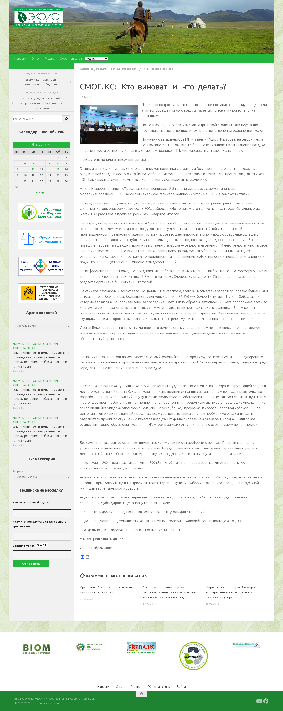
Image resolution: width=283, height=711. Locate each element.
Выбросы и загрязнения (117, 69)
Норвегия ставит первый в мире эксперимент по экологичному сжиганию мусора (230, 592)
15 (58, 169)
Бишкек (86, 69)
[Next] (95, 650)
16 (66, 169)
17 (16, 175)
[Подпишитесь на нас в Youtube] (259, 700)
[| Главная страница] (38, 17)
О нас (35, 58)
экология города (158, 69)
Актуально (20, 344)
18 (25, 175)
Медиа (49, 58)
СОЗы (31, 348)
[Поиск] (66, 118)
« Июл (40, 192)
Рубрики (18, 471)
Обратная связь (71, 58)
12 (33, 169)
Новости (20, 58)
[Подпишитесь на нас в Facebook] (266, 700)
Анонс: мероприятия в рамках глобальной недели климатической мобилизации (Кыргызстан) (169, 592)
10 (16, 169)
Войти (181, 686)
